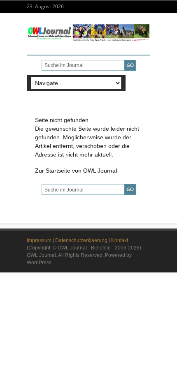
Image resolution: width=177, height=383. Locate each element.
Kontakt (119, 240)
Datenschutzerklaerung (81, 240)
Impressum (39, 240)
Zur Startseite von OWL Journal (76, 170)
